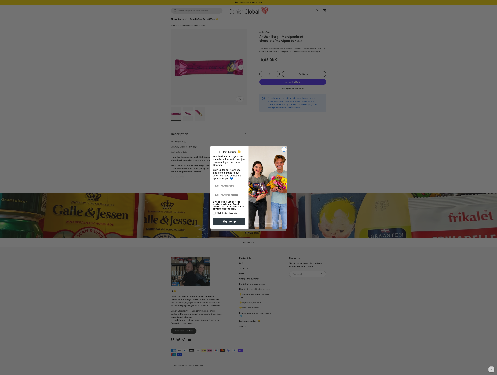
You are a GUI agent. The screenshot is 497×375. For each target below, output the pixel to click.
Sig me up (229, 221)
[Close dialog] (284, 149)
